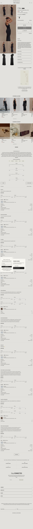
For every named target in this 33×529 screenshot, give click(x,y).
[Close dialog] (12, 257)
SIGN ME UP (6, 266)
